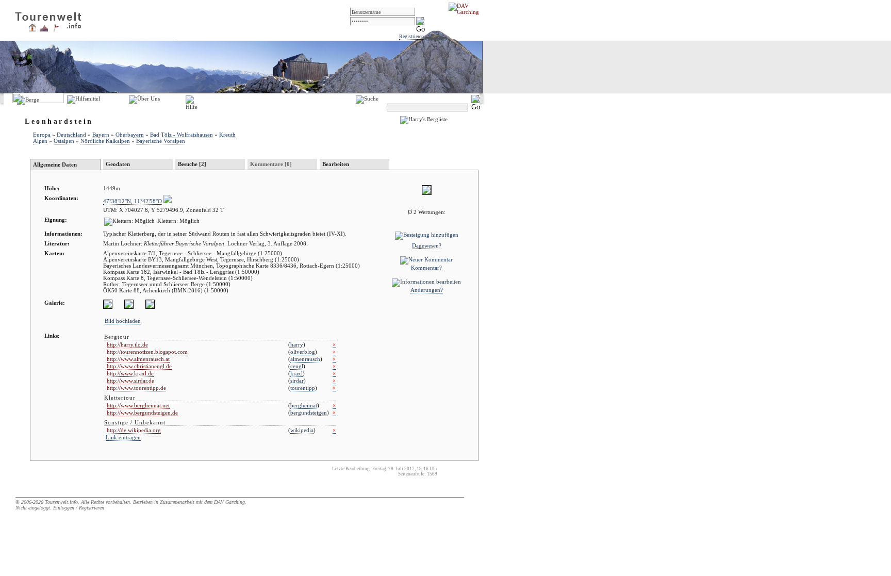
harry (296, 344)
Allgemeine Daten (55, 164)
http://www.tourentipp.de (136, 388)
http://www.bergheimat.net (138, 405)
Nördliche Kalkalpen (105, 141)
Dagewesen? (426, 245)
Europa (42, 134)
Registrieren (411, 36)
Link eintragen (123, 437)
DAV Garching (229, 502)
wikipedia (302, 430)
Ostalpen (64, 141)
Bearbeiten (335, 164)
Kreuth (227, 134)
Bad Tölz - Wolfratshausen (181, 134)
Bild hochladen (123, 321)
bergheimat (303, 405)
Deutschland (71, 134)
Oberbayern (130, 134)
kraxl (296, 373)
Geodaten (118, 164)
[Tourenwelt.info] (48, 18)
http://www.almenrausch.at (138, 359)
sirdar (297, 380)
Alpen (40, 141)
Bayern (100, 134)
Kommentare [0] (271, 164)
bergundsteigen (308, 412)
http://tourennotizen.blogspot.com (147, 352)
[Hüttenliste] (32, 29)
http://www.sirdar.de (130, 380)
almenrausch (305, 359)
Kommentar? (426, 268)
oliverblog (302, 352)
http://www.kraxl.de (130, 373)
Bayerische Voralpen (160, 141)
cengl (296, 366)
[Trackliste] (56, 30)
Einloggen (63, 508)
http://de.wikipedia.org (134, 430)
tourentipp (302, 388)
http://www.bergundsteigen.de (142, 412)
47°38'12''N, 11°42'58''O (132, 201)
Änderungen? (426, 290)
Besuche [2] (192, 164)
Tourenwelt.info (61, 502)
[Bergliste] (44, 29)
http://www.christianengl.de (139, 366)
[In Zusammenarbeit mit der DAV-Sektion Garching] (467, 12)
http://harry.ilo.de (127, 344)
